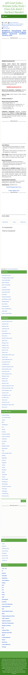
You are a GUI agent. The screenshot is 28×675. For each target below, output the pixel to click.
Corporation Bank (6, 292)
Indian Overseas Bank (7, 313)
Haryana (4, 431)
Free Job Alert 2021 (14, 22)
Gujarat (3, 429)
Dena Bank (4, 294)
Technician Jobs (5, 328)
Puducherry (4, 488)
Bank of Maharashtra (6, 308)
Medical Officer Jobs (6, 369)
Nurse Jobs (4, 335)
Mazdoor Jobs (5, 383)
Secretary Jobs (5, 397)
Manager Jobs (5, 342)
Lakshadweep (5, 493)
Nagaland (4, 462)
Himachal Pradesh (6, 434)
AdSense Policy (5, 548)
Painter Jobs (5, 380)
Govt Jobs (15, 24)
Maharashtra (5, 448)
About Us (4, 546)
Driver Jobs (4, 331)
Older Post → (24, 222)
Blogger (21, 669)
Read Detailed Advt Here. (14, 187)
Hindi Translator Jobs (7, 390)
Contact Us (4, 560)
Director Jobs (5, 350)
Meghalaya (4, 457)
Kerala (3, 443)
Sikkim (3, 472)
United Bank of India (6, 299)
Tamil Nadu (4, 474)
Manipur (4, 455)
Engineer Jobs (5, 326)
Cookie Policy (5, 551)
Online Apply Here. (14, 190)
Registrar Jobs (5, 345)
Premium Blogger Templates (9, 672)
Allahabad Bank (5, 301)
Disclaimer (4, 553)
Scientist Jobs (5, 324)
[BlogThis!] (4, 216)
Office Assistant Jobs (7, 373)
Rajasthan (4, 469)
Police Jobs (4, 400)
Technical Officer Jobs (7, 338)
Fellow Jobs (4, 352)
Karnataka (4, 441)
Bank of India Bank (6, 285)
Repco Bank (4, 304)
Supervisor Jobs (5, 402)
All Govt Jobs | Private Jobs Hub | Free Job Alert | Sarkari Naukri (14, 8)
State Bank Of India (6, 275)
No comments (6, 28)
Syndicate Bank (5, 306)
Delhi (3, 450)
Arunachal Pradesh (6, 417)
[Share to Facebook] (7, 216)
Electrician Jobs (5, 376)
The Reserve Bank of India (8, 277)
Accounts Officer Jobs (7, 321)
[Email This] (2, 216)
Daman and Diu (5, 495)
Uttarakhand (4, 481)
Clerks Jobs (4, 340)
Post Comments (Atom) (12, 269)
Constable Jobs (5, 364)
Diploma (5, 24)
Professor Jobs (5, 347)
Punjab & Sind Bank (6, 296)
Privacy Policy (5, 555)
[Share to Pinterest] (8, 216)
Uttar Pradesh (5, 479)
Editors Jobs (5, 357)
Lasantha (23, 671)
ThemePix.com (10, 671)
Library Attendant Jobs (7, 359)
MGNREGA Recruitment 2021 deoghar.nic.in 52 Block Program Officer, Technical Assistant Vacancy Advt (14, 33)
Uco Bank (4, 287)
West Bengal (5, 484)
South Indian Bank (6, 280)
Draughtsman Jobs (6, 395)
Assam (3, 419)
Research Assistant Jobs (7, 366)
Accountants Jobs (6, 362)
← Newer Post (4, 222)
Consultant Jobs (5, 371)
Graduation (20, 24)
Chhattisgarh (5, 424)
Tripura (3, 476)
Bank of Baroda (5, 282)
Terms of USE (5, 558)
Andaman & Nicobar (6, 486)
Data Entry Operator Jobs (7, 388)
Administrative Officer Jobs (8, 354)
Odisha (3, 465)
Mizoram (4, 460)
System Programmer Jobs (8, 385)
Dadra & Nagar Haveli (7, 453)
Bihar (3, 422)
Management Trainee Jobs (8, 404)
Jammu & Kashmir (6, 436)
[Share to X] (5, 216)
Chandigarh (4, 491)
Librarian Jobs (5, 392)
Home (14, 222)
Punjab (3, 467)
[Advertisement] (14, 521)
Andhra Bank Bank (6, 289)
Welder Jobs (5, 378)
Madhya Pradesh (5, 446)
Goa (3, 427)
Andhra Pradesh (5, 415)
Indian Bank (4, 311)
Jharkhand (4, 438)
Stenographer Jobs (6, 333)
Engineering (10, 24)
